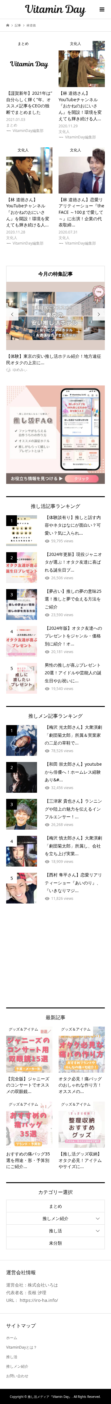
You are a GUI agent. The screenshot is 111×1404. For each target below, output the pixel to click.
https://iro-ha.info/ (39, 1300)
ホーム (11, 1337)
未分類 (55, 1243)
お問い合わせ (17, 1375)
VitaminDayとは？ (21, 1347)
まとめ (55, 1206)
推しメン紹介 (55, 1218)
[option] (55, 327)
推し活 (55, 1231)
